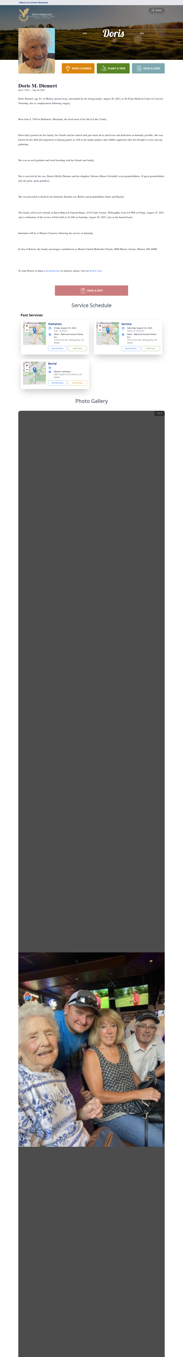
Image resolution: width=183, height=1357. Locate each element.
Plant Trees (77, 348)
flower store (96, 270)
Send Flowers (77, 383)
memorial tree (53, 270)
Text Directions (57, 348)
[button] (34, 330)
